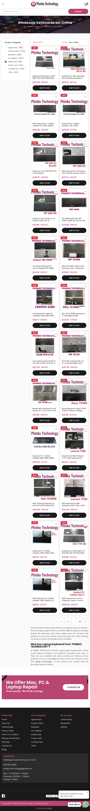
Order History (66, 719)
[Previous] (44, 621)
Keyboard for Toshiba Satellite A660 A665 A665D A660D (43, 457)
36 (80, 621)
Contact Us (73, 687)
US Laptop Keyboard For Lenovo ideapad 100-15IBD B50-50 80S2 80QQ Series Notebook (43, 267)
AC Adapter (36, 730)
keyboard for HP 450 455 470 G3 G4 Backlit (44, 172)
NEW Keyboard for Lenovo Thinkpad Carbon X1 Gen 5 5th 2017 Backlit (72, 599)
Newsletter (65, 723)
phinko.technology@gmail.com (17, 768)
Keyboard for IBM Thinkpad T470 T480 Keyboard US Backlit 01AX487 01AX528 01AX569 (73, 457)
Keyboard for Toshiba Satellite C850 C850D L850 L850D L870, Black (43, 552)
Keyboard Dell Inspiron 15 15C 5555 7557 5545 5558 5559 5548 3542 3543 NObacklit (44, 77)
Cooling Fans (37, 742)
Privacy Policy (8, 730)
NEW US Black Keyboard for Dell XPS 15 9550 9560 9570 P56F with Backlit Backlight (43, 504)
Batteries (35, 727)
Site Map (6, 742)
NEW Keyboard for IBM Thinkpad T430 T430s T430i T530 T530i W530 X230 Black (73, 504)
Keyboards (36, 734)
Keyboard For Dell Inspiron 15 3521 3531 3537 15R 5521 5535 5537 (73, 552)
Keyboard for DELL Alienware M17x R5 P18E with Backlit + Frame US (73, 77)
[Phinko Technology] (44, 4)
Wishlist (64, 727)
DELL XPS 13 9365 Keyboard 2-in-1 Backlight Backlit (74, 315)
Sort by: (65, 42)
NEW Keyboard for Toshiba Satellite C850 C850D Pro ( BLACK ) (43, 599)
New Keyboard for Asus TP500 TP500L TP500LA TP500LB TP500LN (74, 409)
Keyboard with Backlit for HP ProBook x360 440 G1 (44, 220)
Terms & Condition (10, 734)
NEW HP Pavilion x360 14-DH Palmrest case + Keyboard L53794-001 (73, 267)
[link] (56, 49)
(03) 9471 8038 (10, 764)
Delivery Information (11, 738)
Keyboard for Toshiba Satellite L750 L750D (70, 125)
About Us (6, 723)
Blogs (4, 749)
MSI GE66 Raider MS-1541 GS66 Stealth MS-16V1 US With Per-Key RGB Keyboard (74, 220)
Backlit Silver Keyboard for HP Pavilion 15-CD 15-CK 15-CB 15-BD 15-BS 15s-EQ (45, 409)
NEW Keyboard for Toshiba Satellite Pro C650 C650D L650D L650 (43, 125)
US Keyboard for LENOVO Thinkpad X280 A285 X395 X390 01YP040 (43, 315)
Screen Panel (37, 723)
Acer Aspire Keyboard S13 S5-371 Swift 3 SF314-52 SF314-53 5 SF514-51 (44, 362)
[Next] (85, 621)
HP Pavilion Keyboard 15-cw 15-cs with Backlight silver (73, 362)
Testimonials (7, 727)
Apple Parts (36, 719)
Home (30, 26)
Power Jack (36, 738)
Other (33, 745)
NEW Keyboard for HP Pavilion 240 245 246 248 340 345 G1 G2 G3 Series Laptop (73, 172)
